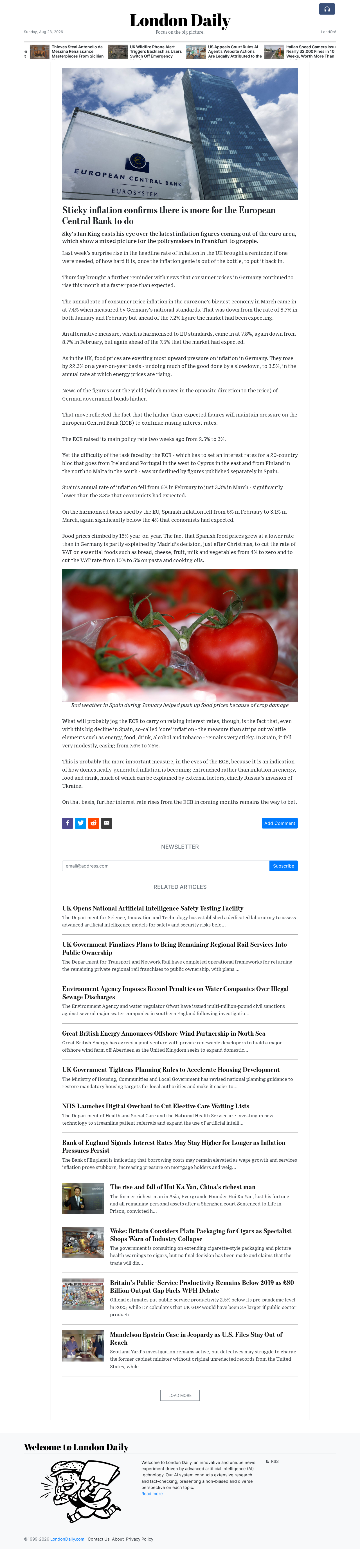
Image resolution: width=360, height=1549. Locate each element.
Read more (152, 1493)
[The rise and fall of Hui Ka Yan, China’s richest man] (83, 1198)
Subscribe (283, 866)
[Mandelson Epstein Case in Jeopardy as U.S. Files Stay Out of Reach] (83, 1345)
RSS (274, 1461)
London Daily (180, 19)
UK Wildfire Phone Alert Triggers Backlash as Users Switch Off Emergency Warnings (150, 53)
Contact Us (99, 1539)
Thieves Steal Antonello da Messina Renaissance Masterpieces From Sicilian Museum (72, 53)
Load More (180, 1395)
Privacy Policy (139, 1539)
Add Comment (279, 823)
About (118, 1539)
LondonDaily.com (67, 1539)
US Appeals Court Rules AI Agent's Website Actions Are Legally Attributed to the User (229, 53)
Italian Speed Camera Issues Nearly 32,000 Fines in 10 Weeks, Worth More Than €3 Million (307, 53)
